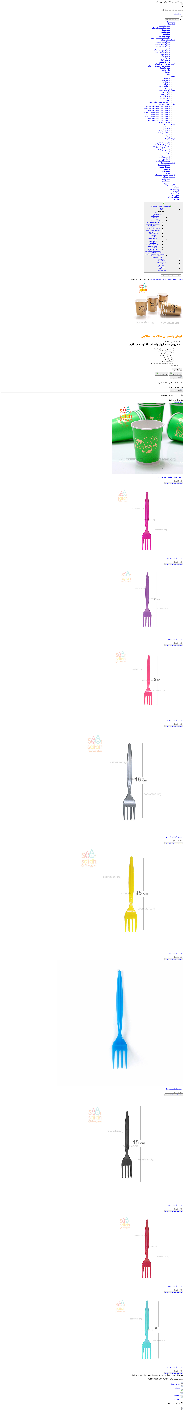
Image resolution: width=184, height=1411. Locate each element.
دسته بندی (161, 211)
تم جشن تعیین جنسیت (153, 224)
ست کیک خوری (152, 249)
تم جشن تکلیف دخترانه (153, 230)
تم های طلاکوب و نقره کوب (153, 244)
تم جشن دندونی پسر (153, 225)
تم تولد (155, 239)
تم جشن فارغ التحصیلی (153, 228)
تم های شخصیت (153, 246)
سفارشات (161, 259)
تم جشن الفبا (153, 236)
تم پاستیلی (153, 243)
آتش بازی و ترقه (157, 252)
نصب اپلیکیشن (161, 270)
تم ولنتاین (153, 235)
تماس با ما (175, 195)
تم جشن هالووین (153, 233)
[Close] (182, 1407)
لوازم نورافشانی (155, 255)
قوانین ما (176, 191)
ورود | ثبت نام (178, 14)
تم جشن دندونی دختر (153, 222)
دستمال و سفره (157, 214)
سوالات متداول (173, 197)
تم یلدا (157, 212)
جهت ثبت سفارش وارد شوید (173, 483)
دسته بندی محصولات (172, 19)
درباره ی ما (175, 193)
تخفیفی (176, 187)
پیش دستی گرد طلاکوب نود (153, 251)
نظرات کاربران (175, 377)
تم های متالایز (153, 241)
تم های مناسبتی (155, 220)
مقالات (176, 199)
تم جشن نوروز (153, 232)
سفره (155, 217)
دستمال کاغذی (155, 216)
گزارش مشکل (177, 369)
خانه (161, 209)
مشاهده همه (178, 402)
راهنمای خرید (174, 189)
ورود (161, 208)
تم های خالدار (153, 247)
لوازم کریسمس (152, 238)
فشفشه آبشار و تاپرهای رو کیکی (155, 254)
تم (157, 219)
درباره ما (161, 265)
